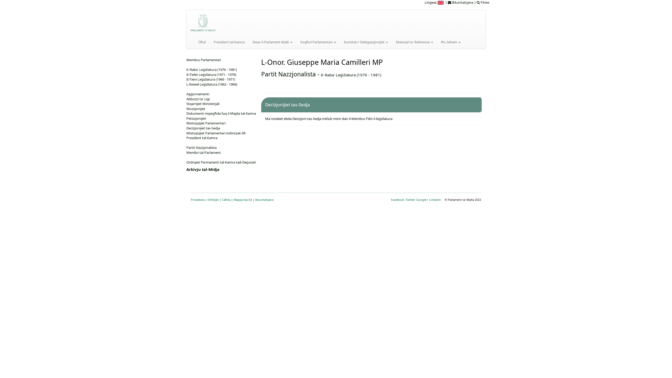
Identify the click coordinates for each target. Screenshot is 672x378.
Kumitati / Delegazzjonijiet (364, 42)
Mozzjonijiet (195, 108)
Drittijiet (213, 200)
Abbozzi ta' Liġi (198, 99)
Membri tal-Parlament (203, 152)
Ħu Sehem (449, 42)
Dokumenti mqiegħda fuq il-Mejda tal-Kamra (221, 113)
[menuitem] (441, 2)
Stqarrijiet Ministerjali (202, 103)
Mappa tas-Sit (243, 200)
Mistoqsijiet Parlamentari (205, 123)
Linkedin (435, 200)
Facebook (397, 200)
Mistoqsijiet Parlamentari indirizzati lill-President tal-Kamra (216, 135)
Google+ (422, 200)
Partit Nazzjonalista (288, 74)
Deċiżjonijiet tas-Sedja (203, 128)
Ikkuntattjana (264, 200)
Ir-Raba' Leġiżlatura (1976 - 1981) (351, 74)
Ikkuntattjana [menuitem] (462, 2)
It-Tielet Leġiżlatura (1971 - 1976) (211, 74)
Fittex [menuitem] (485, 2)
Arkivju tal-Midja (202, 169)
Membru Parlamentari (203, 59)
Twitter (410, 200)
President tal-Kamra (229, 42)
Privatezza (197, 200)
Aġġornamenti (197, 94)
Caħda (226, 200)
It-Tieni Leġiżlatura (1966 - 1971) (210, 79)
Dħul (202, 42)
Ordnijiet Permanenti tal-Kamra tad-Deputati (221, 162)
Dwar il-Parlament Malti (271, 42)
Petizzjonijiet (196, 118)
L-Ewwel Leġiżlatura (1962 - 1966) (211, 84)
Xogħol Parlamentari (316, 42)
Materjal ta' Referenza (413, 42)
